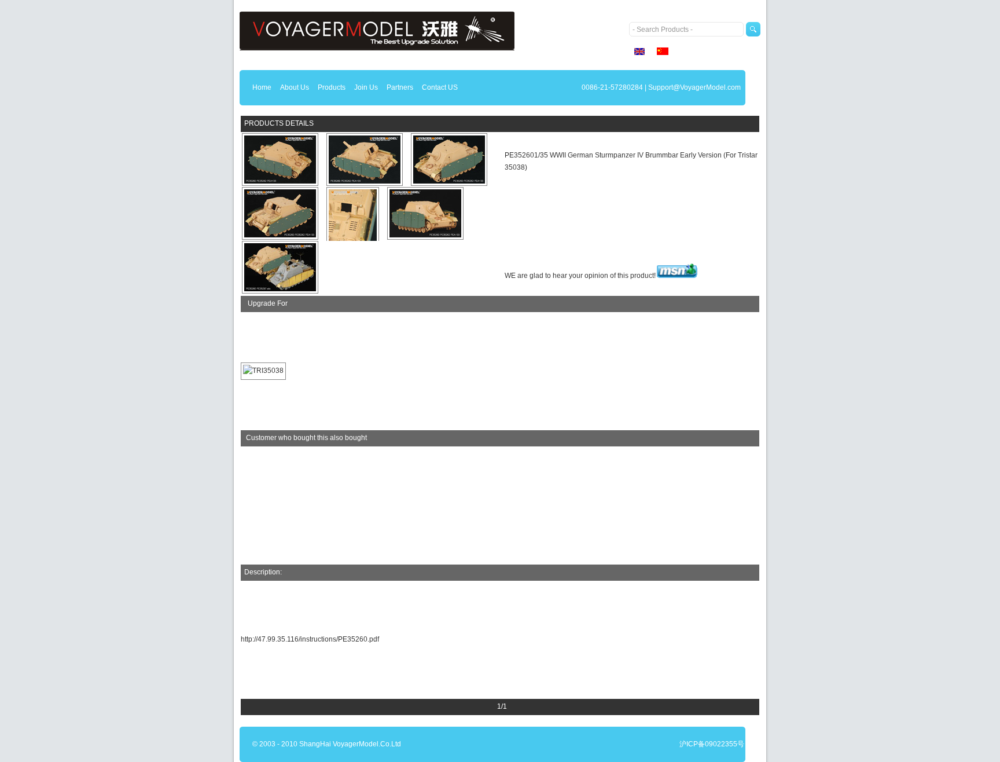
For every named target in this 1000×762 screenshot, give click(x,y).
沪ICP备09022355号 (711, 744)
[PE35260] (280, 160)
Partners (400, 87)
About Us (294, 87)
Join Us (366, 87)
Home (261, 87)
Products (331, 87)
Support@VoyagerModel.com (694, 87)
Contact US (440, 87)
